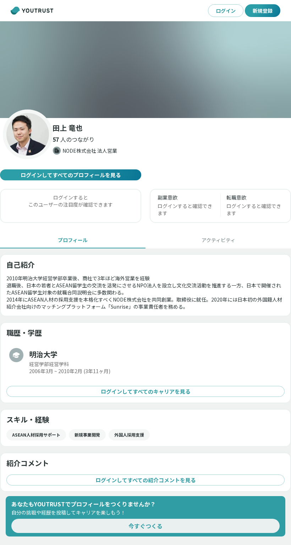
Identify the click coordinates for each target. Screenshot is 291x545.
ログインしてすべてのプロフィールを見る (71, 175)
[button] (145, 69)
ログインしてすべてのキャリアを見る (146, 391)
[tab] (73, 239)
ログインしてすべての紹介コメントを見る (145, 480)
